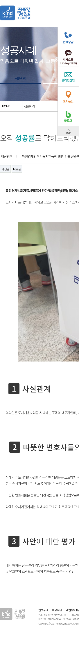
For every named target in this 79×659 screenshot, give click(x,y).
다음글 (17, 169)
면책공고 (43, 610)
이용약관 (57, 610)
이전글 (5, 169)
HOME (6, 106)
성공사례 (20, 78)
